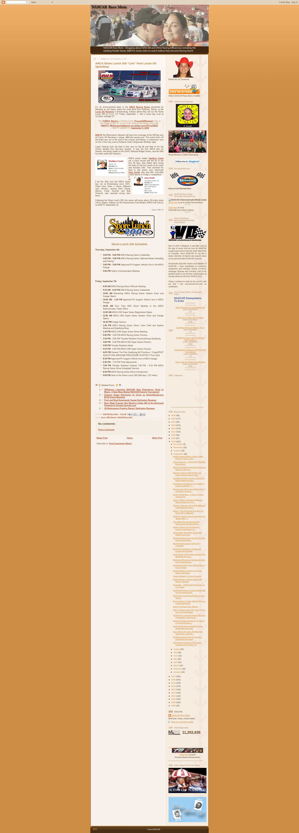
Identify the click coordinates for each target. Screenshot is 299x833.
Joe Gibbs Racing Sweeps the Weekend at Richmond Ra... (186, 523)
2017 (173, 676)
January (177, 672)
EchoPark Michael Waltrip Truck (190, 328)
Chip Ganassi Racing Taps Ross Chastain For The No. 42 (187, 644)
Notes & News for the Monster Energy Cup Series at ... (186, 528)
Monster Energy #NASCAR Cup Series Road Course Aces (187, 474)
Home (130, 438)
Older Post (157, 438)
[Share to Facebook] (141, 414)
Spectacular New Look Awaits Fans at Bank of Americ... (188, 490)
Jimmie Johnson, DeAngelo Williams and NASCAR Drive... (189, 507)
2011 (173, 696)
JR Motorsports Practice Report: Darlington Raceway (129, 408)
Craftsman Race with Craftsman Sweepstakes (190, 339)
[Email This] (132, 414)
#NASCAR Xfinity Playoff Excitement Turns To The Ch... (189, 468)
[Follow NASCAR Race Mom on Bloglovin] (187, 163)
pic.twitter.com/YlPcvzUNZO (144, 126)
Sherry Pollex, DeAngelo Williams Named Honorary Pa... (188, 501)
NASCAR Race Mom (124, 417)
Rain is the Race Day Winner (185, 607)
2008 (173, 706)
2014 (173, 686)
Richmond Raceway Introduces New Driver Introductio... (189, 561)
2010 (173, 699)
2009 (173, 702)
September (178, 454)
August (176, 649)
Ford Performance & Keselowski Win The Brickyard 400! (189, 591)
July (175, 652)
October (177, 451)
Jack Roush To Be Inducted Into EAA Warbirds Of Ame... (189, 556)
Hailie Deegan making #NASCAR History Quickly (187, 581)
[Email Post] (129, 414)
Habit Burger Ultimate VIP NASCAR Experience (190, 351)
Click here (173, 208)
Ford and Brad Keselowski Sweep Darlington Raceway (130, 400)
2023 (173, 425)
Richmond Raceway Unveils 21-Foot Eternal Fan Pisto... (189, 539)
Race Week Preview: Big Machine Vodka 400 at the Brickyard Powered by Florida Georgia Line (134, 404)
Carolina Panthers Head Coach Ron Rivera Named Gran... (188, 479)
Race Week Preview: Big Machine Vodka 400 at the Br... (188, 633)
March (176, 666)
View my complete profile (182, 722)
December (178, 444)
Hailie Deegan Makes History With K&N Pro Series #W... (188, 458)
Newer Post (102, 438)
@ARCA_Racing (110, 121)
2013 (173, 689)
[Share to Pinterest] (144, 414)
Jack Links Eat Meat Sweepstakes (190, 362)
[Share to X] (138, 414)
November (178, 447)
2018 (173, 442)
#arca (103, 417)
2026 (173, 415)
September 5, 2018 (140, 128)
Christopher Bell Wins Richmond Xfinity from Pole (187, 534)
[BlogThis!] (135, 414)
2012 (173, 693)
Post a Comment (106, 430)
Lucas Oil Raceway (104, 112)
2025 (173, 419)
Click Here (173, 202)
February (177, 669)
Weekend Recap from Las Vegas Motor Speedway (187, 572)
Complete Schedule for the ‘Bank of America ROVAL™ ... (188, 485)
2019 (173, 438)
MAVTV (98, 135)
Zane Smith (134, 172)
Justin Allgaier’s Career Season (187, 576)
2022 (173, 428)
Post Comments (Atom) (120, 443)
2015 (173, 683)
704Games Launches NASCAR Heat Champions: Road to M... (189, 616)
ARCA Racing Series (139, 107)
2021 (173, 432)
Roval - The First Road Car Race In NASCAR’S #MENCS (188, 512)
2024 (173, 422)
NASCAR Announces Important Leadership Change (187, 550)
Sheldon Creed (156, 158)
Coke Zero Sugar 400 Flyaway (190, 318)
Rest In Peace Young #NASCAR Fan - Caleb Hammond (189, 602)
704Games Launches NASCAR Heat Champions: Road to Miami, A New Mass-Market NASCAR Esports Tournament (134, 390)
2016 (173, 680)
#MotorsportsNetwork (120, 126)
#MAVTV (105, 126)
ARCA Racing (111, 417)
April (175, 662)
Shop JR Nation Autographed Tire (190, 308)
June (175, 656)
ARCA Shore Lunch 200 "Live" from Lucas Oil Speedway (189, 611)
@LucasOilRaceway (143, 121)
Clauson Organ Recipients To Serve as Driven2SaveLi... (188, 622)
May (175, 659)
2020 (173, 435)
